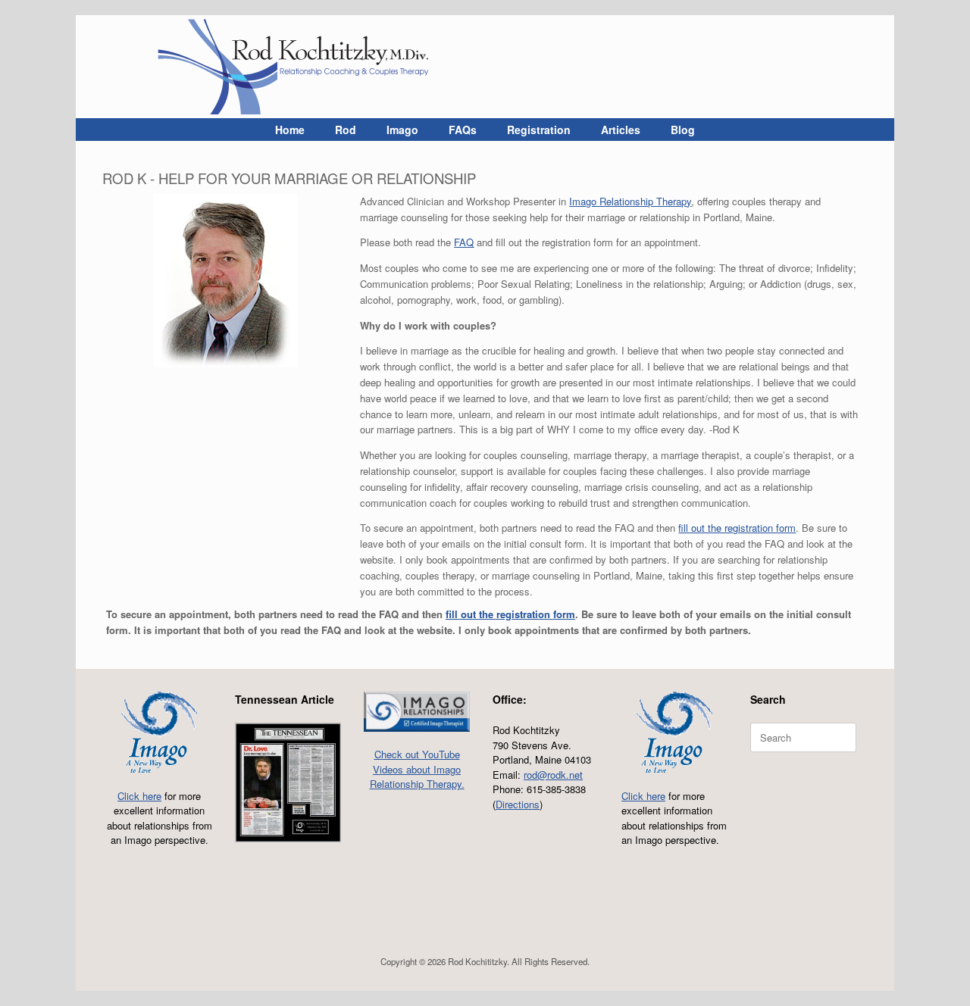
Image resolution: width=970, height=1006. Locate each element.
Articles (620, 129)
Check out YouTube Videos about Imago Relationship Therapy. (417, 769)
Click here (139, 796)
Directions (518, 804)
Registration (539, 129)
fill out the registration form (737, 527)
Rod (345, 129)
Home (290, 129)
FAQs (463, 129)
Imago (402, 129)
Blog (683, 129)
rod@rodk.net (553, 774)
